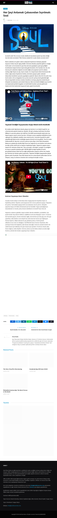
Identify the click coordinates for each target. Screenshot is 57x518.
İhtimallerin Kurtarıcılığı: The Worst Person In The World (15, 391)
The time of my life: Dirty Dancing (12, 369)
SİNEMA (5, 8)
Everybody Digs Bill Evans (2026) (38, 369)
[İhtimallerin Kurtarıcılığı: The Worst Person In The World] (15, 381)
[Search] (53, 2)
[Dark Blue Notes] (29, 2)
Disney (5, 315)
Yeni (17, 315)
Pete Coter (11, 315)
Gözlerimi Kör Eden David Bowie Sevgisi (41, 329)
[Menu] (4, 2)
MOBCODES (42, 514)
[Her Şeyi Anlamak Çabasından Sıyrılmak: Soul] (28, 38)
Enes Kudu (10, 20)
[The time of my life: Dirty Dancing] (15, 360)
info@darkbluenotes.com (14, 505)
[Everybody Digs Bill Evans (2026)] (41, 360)
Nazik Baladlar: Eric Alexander (18, 329)
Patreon (32, 487)
